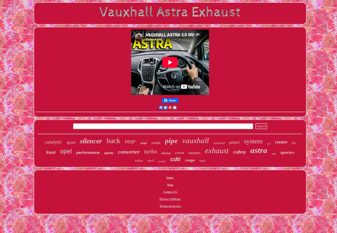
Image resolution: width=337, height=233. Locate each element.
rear (130, 141)
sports (108, 153)
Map (170, 184)
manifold (219, 143)
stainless (194, 153)
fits (294, 143)
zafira (139, 160)
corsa (179, 152)
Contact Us (170, 192)
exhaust (217, 150)
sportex (287, 152)
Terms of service (170, 206)
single (143, 143)
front (50, 152)
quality (162, 161)
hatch (202, 160)
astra (258, 150)
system (253, 141)
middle (156, 143)
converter (129, 152)
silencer (91, 141)
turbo (150, 151)
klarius (166, 153)
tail (269, 143)
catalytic (53, 142)
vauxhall (195, 140)
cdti (175, 159)
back (113, 140)
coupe (190, 160)
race (274, 154)
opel (66, 151)
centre (281, 142)
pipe (171, 141)
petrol (234, 142)
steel (150, 160)
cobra (239, 152)
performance (87, 152)
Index (170, 177)
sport (71, 142)
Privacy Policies (170, 199)
